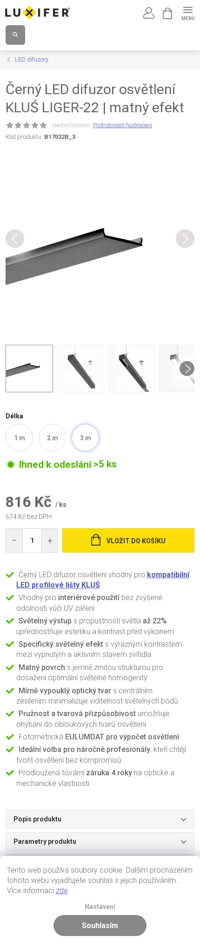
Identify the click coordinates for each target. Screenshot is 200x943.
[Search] (15, 35)
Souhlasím (100, 925)
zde (62, 890)
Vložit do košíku (136, 541)
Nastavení (100, 906)
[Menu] (187, 12)
